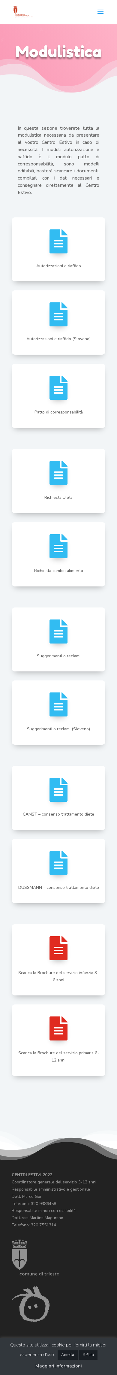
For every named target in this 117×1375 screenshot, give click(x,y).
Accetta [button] (67, 1355)
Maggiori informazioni (58, 1366)
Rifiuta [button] (88, 1355)
